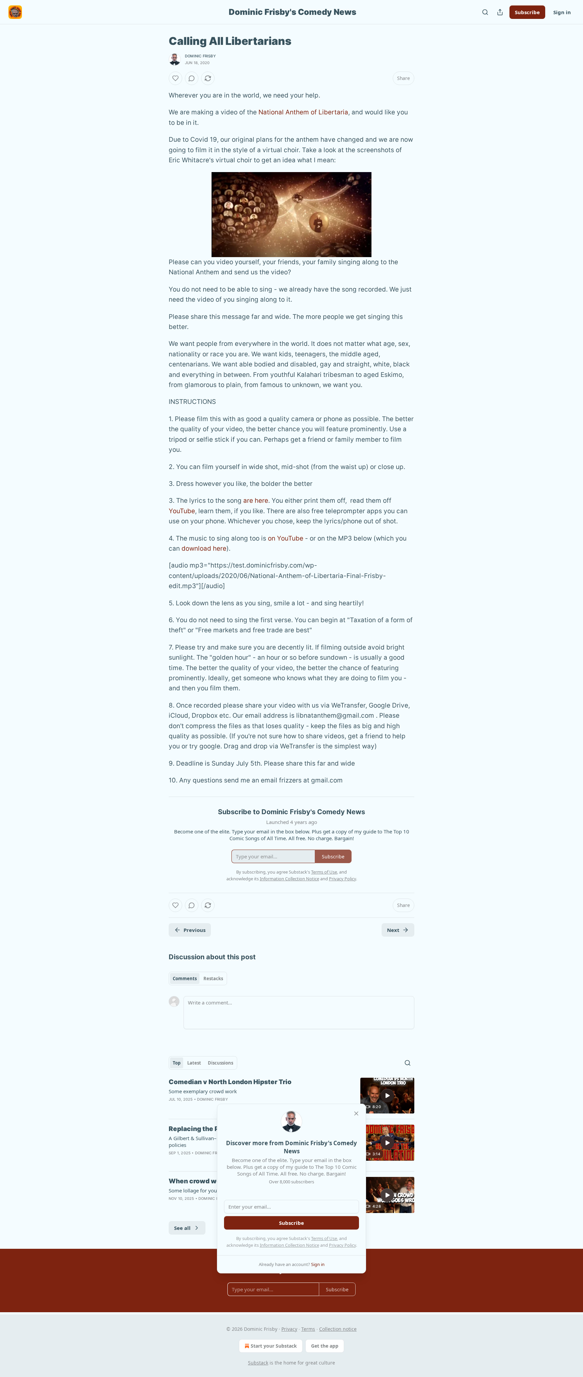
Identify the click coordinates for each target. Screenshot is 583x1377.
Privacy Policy (342, 1245)
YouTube (182, 511)
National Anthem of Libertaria (303, 112)
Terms (308, 1329)
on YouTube (285, 538)
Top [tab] (177, 1063)
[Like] (175, 78)
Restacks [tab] (213, 978)
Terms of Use (324, 1238)
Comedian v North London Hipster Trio (230, 1082)
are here (255, 500)
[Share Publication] (500, 12)
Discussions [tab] (220, 1063)
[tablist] (198, 978)
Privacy (289, 1329)
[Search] (485, 12)
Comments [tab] (185, 978)
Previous (194, 930)
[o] (387, 1095)
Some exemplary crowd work (203, 1091)
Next (393, 930)
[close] (356, 1113)
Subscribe (527, 12)
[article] (291, 1096)
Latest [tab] (194, 1063)
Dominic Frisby (200, 56)
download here (204, 548)
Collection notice (338, 1329)
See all (182, 1227)
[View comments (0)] (191, 78)
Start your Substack (274, 1346)
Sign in (562, 12)
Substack (258, 1362)
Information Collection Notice (289, 1245)
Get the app (324, 1346)
